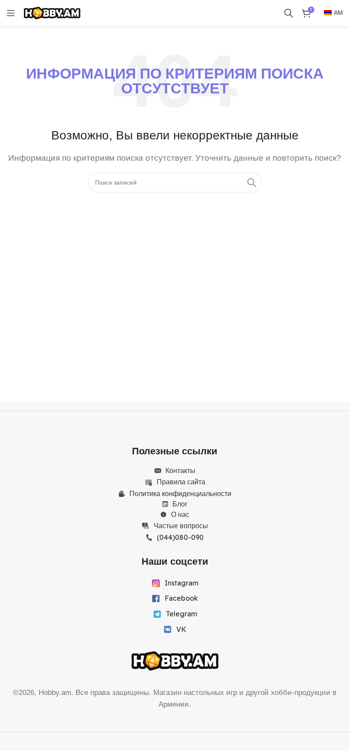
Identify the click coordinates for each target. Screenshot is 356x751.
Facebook (181, 598)
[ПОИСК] (252, 182)
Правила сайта (181, 481)
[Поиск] (288, 13)
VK (181, 629)
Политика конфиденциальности (180, 493)
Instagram (181, 583)
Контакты (180, 470)
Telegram (181, 613)
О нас (180, 514)
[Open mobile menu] (11, 13)
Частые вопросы (181, 525)
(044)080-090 (180, 537)
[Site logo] (52, 12)
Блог (180, 504)
